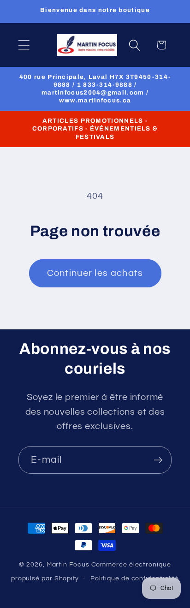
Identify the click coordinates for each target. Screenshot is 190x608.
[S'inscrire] (158, 460)
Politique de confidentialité (134, 578)
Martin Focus (68, 564)
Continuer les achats (95, 273)
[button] (24, 45)
